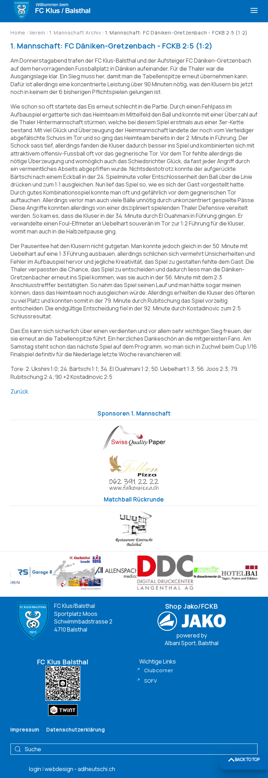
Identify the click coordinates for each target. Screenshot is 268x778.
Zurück (19, 391)
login (35, 769)
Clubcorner (158, 670)
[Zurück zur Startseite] (50, 10)
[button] (254, 10)
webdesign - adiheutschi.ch (80, 769)
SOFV (150, 680)
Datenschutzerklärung (75, 729)
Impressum (24, 729)
